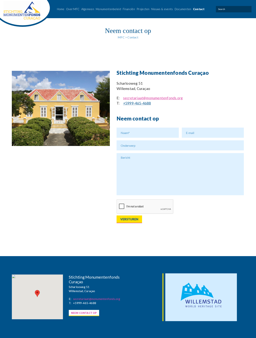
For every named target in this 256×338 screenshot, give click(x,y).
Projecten (143, 9)
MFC (121, 37)
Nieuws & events (162, 9)
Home (60, 9)
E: (118, 98)
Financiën (129, 9)
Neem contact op (84, 312)
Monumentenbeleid (108, 9)
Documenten (183, 9)
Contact (198, 9)
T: (118, 103)
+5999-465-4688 (137, 103)
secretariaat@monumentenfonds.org (153, 98)
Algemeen (87, 9)
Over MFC (72, 9)
